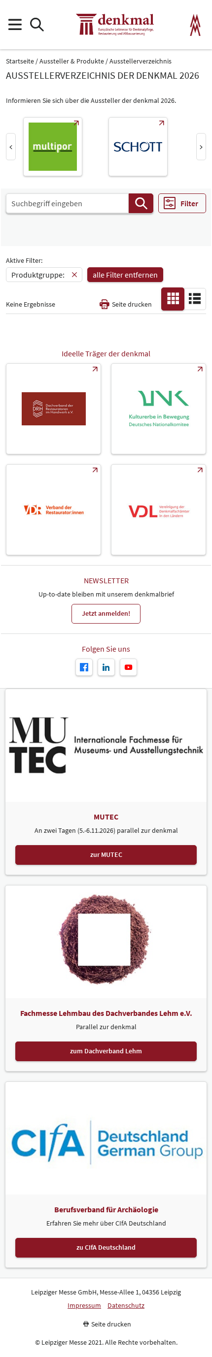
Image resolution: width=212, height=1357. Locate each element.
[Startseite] (115, 24)
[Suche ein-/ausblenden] (36, 24)
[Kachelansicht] (173, 298)
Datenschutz (125, 1305)
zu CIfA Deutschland (106, 1247)
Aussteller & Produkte (71, 61)
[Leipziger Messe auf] (106, 667)
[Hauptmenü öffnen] (14, 24)
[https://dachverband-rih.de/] (53, 409)
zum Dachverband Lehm (106, 1050)
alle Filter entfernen (125, 275)
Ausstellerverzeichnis (140, 61)
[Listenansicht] (195, 298)
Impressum (84, 1305)
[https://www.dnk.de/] (158, 409)
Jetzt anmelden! (106, 613)
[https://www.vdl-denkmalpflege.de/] (158, 510)
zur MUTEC (106, 854)
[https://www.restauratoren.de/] (53, 510)
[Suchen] (141, 203)
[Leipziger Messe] (195, 24)
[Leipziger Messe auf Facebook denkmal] (84, 667)
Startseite (20, 61)
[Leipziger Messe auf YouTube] (128, 667)
